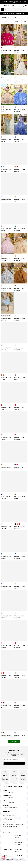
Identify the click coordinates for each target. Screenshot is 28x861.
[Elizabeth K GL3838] (7, 422)
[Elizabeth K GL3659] (20, 660)
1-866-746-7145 (18, 842)
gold (1, 107)
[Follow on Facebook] (15, 855)
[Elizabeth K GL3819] (20, 64)
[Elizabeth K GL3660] (20, 332)
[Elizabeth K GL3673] (7, 392)
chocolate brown (1, 375)
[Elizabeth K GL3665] (7, 332)
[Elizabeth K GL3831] (20, 35)
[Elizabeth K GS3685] (7, 303)
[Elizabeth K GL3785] (7, 452)
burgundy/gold (1, 405)
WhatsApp (8, 795)
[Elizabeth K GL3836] (20, 362)
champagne (15, 196)
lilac (7, 315)
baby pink (1, 256)
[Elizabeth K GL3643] (7, 273)
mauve (1, 226)
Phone (6, 790)
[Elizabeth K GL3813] (20, 541)
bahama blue (1, 315)
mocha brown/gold (1, 673)
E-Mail (7, 805)
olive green (3, 107)
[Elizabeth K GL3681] (7, 690)
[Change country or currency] (20, 6)
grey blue (1, 137)
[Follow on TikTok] (22, 855)
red (17, 167)
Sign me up (14, 763)
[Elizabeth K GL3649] (7, 600)
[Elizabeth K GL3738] (20, 720)
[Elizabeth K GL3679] (20, 511)
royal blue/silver (15, 554)
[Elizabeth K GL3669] (7, 571)
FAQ (16, 833)
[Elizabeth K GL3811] (20, 273)
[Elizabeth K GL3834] (20, 690)
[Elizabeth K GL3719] (7, 541)
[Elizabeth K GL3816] (20, 243)
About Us (17, 851)
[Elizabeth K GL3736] (7, 362)
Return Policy (18, 835)
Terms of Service (18, 844)
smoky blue (15, 137)
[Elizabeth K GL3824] (20, 600)
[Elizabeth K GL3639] (20, 630)
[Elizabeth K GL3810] (7, 94)
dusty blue (15, 107)
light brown (1, 464)
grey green (15, 375)
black (15, 464)
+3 (9, 315)
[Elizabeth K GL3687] (20, 481)
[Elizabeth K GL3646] (20, 184)
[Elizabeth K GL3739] (7, 481)
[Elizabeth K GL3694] (20, 154)
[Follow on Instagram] (17, 855)
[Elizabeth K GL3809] (7, 154)
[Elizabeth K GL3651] (7, 243)
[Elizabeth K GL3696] (7, 720)
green (15, 226)
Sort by (16, 21)
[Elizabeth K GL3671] (20, 213)
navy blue (1, 494)
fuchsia (1, 47)
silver (1, 286)
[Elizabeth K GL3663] (20, 303)
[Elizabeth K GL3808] (7, 660)
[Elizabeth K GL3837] (7, 64)
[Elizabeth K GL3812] (20, 94)
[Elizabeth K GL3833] (20, 124)
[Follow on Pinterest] (19, 855)
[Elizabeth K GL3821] (7, 511)
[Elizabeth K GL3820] (7, 184)
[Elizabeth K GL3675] (20, 422)
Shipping (17, 837)
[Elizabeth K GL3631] (20, 392)
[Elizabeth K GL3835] (7, 124)
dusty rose (15, 47)
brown (15, 286)
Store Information (19, 849)
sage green (1, 77)
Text (6, 800)
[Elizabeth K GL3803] (7, 630)
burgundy (15, 435)
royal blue (1, 167)
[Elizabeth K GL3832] (7, 213)
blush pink (3, 315)
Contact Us (17, 840)
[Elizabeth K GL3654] (20, 571)
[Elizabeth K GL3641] (7, 35)
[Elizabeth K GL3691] (20, 452)
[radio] (24, 21)
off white (15, 77)
